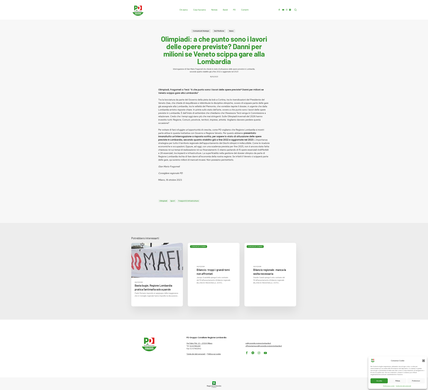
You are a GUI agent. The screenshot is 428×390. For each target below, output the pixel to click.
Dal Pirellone (219, 31)
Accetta (379, 381)
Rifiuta (397, 381)
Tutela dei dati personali (403, 386)
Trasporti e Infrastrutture (188, 201)
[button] (423, 361)
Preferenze (416, 381)
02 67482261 (195, 346)
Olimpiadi (163, 201)
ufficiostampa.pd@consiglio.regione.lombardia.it (264, 346)
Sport (172, 201)
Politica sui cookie (389, 386)
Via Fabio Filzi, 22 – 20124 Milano (199, 343)
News (231, 31)
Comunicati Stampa (201, 31)
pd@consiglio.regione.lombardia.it (258, 343)
